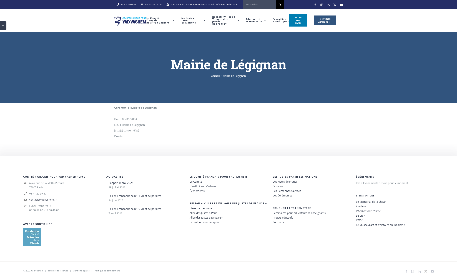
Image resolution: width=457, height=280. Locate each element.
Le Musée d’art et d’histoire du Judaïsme (380, 225)
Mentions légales (81, 270)
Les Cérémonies (282, 195)
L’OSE (359, 220)
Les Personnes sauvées (287, 191)
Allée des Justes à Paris (203, 213)
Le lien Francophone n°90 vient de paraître (135, 209)
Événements (197, 191)
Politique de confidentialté (107, 270)
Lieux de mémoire (201, 208)
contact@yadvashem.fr (43, 199)
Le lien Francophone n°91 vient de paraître (135, 196)
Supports (278, 222)
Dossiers (278, 186)
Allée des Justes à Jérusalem (206, 217)
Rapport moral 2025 (121, 183)
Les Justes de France (285, 181)
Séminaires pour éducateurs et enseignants (299, 213)
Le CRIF (360, 215)
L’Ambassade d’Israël (368, 211)
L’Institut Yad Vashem (203, 186)
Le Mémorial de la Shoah (371, 201)
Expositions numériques (204, 222)
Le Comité (196, 181)
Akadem (361, 206)
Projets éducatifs (283, 217)
